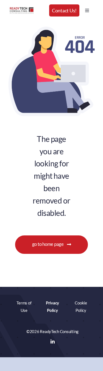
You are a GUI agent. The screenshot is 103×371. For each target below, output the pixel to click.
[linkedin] (53, 341)
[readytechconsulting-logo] (21, 9)
